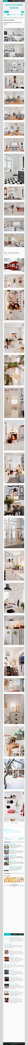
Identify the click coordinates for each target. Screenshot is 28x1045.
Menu (7, 11)
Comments (14, 934)
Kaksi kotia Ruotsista (9, 20)
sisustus (20, 830)
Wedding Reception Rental (5, 14)
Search (22, 12)
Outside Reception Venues (13, 977)
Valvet (5, 25)
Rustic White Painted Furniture (14, 6)
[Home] (5, 17)
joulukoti (7, 830)
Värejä (10, 950)
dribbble (22, 1)
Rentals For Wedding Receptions (14, 998)
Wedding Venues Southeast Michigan (10, 964)
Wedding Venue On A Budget (14, 957)
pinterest (24, 1)
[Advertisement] (14, 923)
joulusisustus (11, 830)
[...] (18, 847)
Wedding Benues (12, 970)
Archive (20, 934)
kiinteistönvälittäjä (15, 830)
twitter (13, 1)
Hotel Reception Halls (18, 14)
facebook (15, 1)
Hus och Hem (6, 254)
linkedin (20, 1)
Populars (7, 934)
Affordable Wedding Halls (8, 944)
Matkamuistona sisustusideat (14, 991)
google (17, 1)
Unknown (12, 829)
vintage (7, 833)
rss (19, 1)
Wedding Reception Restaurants (14, 937)
